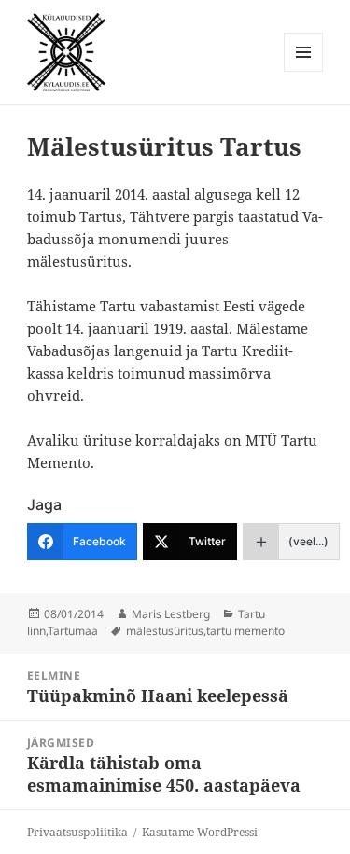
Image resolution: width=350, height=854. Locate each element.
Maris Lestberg (171, 614)
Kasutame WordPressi (200, 832)
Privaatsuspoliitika (77, 832)
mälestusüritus (164, 631)
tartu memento (245, 631)
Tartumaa (73, 631)
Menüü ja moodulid (304, 71)
